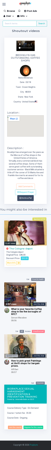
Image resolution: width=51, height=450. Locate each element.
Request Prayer (26, 192)
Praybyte (34, 445)
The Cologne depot (21, 248)
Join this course (15, 427)
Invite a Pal (26, 198)
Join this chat (38, 304)
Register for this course (33, 427)
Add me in (12, 356)
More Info (11, 263)
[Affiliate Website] (19, 263)
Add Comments (25, 186)
